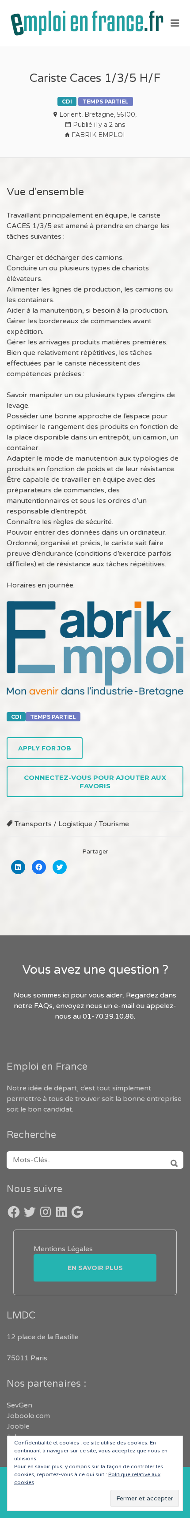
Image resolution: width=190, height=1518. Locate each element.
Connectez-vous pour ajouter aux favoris (95, 781)
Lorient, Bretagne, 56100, (98, 114)
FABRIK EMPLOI (98, 135)
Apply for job (44, 748)
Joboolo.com (28, 1415)
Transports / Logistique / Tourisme (72, 824)
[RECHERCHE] (171, 1160)
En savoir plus (95, 1268)
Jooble (18, 1426)
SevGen (19, 1405)
